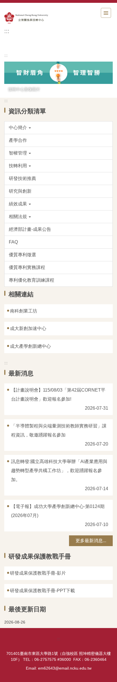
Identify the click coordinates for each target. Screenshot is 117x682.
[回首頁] (35, 18)
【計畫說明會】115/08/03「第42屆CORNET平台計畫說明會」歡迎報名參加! (58, 394)
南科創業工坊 (23, 311)
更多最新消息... (91, 540)
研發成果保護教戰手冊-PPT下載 (42, 590)
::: (6, 31)
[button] (58, 127)
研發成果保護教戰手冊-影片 (38, 573)
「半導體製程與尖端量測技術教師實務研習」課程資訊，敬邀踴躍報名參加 (58, 430)
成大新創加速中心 (28, 328)
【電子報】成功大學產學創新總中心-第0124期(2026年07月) (58, 511)
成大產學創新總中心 (30, 346)
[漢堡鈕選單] (106, 13)
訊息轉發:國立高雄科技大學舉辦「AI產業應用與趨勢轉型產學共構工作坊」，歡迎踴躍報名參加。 (59, 470)
